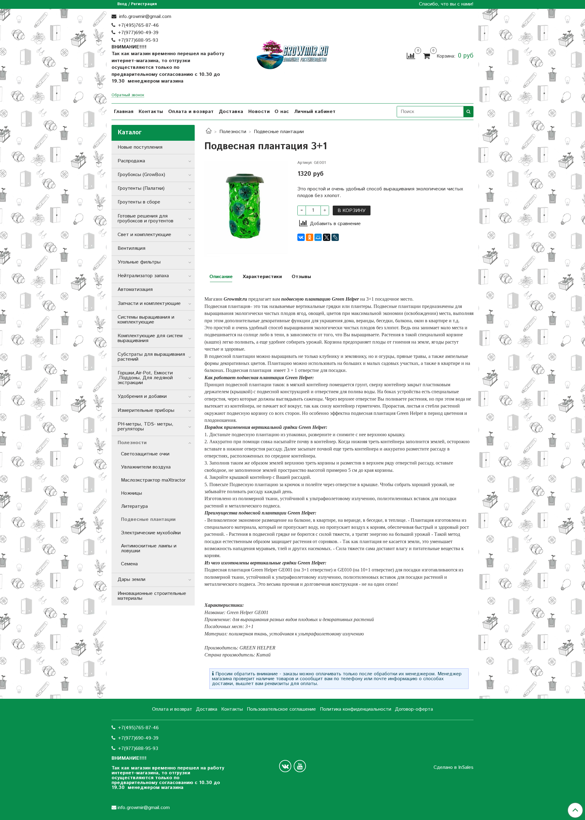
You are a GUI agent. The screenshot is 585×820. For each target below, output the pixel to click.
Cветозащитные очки (145, 454)
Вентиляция (131, 248)
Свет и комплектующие (144, 234)
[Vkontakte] (285, 766)
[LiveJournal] (335, 237)
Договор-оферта (414, 709)
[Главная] (209, 131)
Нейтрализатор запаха (143, 275)
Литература (134, 506)
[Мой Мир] (318, 237)
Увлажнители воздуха (146, 467)
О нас (282, 111)
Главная (124, 111)
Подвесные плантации (279, 131)
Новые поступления (140, 147)
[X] (326, 237)
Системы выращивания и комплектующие (146, 320)
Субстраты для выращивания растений (151, 357)
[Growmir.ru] (292, 55)
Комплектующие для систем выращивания (150, 338)
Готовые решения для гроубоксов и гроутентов (145, 218)
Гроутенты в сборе (139, 202)
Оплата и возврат (191, 111)
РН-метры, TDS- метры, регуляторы (145, 427)
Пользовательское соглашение (281, 709)
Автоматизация (135, 289)
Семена (129, 563)
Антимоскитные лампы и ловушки (148, 548)
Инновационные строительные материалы (152, 596)
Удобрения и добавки (142, 396)
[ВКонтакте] (301, 237)
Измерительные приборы (146, 410)
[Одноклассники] (309, 237)
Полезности (232, 131)
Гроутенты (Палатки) (141, 188)
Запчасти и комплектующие (149, 303)
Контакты (151, 111)
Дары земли (131, 579)
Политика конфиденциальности (355, 709)
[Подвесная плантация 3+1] (246, 209)
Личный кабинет (315, 111)
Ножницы (131, 493)
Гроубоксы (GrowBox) (141, 174)
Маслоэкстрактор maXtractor (153, 480)
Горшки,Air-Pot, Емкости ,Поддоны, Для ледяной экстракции (145, 377)
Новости (259, 111)
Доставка (231, 111)
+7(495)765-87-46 (138, 25)
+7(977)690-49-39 (138, 32)
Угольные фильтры (139, 262)
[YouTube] (300, 766)
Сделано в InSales (453, 767)
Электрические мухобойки (151, 532)
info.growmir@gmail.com (144, 16)
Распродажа (131, 160)
